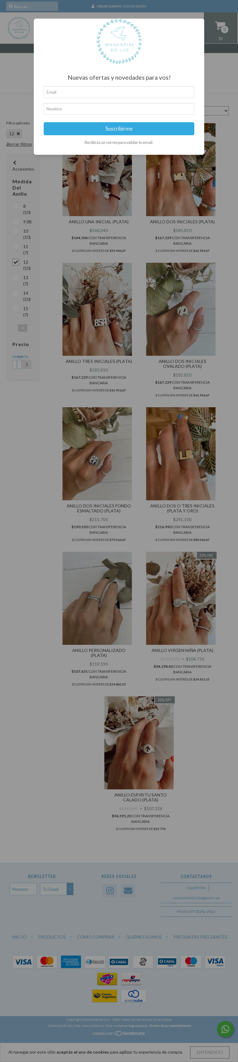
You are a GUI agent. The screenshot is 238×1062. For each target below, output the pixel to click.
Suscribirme (119, 128)
